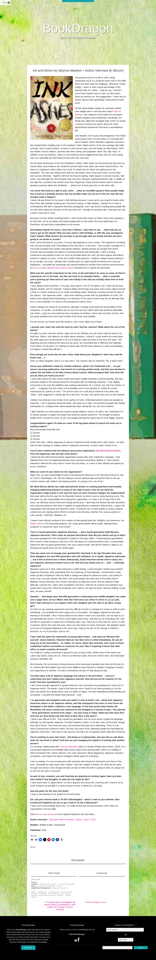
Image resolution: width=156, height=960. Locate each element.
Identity (43, 893)
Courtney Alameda (68, 746)
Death (64, 892)
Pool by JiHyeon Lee (95, 902)
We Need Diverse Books (108, 451)
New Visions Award (64, 268)
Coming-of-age (54, 892)
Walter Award (36, 523)
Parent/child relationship (48, 895)
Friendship (35, 893)
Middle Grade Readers (48, 884)
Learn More (28, 947)
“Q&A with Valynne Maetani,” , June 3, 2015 (72, 819)
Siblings (60, 895)
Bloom (34, 892)
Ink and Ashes (53, 893)
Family (70, 892)
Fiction (59, 886)
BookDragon (78, 28)
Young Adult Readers (67, 884)
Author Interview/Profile (46, 886)
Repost (34, 882)
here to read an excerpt (46, 814)
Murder (68, 893)
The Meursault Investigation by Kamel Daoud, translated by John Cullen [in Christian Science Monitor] (60, 906)
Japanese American (59, 888)
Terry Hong (42, 942)
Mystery (34, 895)
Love (62, 893)
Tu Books (49, 268)
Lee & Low (39, 268)
